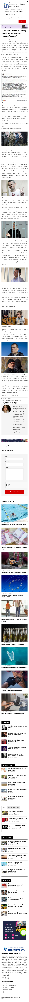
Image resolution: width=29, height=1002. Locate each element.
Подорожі (10, 807)
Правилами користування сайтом (17, 7)
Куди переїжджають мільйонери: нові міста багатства (17, 797)
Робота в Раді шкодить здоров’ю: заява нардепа (17, 790)
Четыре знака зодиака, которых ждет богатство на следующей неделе (12, 595)
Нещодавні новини (8, 765)
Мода (18, 807)
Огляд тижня (6, 880)
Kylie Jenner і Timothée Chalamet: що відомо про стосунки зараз (17, 733)
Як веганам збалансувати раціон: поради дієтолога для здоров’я (16, 905)
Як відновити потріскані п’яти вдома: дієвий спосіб (17, 769)
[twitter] (2, 978)
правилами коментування (10, 11)
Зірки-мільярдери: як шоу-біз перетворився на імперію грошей (16, 755)
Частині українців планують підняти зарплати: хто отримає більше (14, 548)
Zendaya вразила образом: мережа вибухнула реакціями (16, 740)
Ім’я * (6, 456)
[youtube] (8, 978)
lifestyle (4, 807)
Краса (14, 807)
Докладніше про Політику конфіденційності (13, 18)
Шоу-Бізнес (6, 722)
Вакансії (5, 984)
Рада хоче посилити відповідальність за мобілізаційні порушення (17, 842)
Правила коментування (8, 991)
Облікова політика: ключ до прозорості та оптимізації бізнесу (17, 898)
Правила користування (8, 987)
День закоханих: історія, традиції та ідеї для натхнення (17, 891)
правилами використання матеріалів (13, 9)
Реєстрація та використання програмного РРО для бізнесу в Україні (17, 912)
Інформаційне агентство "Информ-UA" (10, 997)
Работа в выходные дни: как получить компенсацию (12, 713)
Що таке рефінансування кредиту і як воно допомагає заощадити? (17, 884)
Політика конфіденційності (9, 985)
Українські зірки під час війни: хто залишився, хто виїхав (13, 572)
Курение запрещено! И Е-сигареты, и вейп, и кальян (12, 644)
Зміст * (7, 467)
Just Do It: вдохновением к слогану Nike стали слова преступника (17, 826)
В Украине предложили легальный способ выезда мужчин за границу (14, 620)
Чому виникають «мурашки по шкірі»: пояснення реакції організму (17, 856)
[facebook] (5, 978)
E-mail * (7, 461)
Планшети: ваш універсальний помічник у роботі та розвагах (16, 812)
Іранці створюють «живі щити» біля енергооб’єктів (17, 783)
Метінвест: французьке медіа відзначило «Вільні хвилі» (13, 524)
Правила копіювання (8, 989)
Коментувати (14, 491)
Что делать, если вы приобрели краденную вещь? (12, 690)
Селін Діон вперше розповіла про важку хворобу (17, 726)
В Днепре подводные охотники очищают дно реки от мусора (14, 667)
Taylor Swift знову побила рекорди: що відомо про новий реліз (17, 748)
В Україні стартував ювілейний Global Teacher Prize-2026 (17, 776)
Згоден (22, 21)
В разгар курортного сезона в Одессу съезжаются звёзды (18, 819)
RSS (4, 992)
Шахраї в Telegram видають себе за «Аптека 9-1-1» (16, 849)
